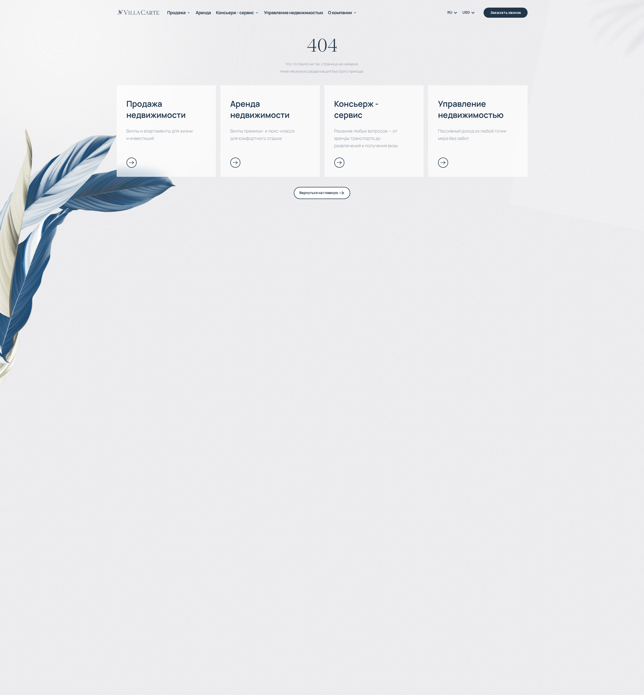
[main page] (138, 12)
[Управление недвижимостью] (443, 163)
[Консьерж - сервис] (339, 163)
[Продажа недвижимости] (132, 163)
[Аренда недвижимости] (235, 163)
